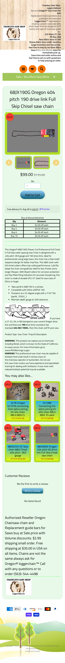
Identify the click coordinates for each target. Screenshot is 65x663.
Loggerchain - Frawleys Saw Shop (31, 645)
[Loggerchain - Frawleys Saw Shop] (14, 33)
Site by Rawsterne (32, 648)
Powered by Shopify (32, 651)
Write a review (32, 491)
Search (32, 623)
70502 (21, 296)
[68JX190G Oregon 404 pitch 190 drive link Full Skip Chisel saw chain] (23, 162)
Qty (32, 181)
